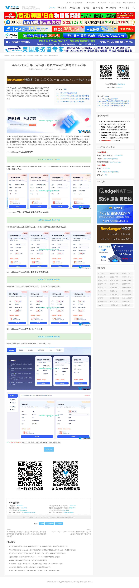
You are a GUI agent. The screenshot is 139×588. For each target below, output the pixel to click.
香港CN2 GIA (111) (102, 288)
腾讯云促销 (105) (115, 287)
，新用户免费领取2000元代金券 (114, 129)
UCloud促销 (59, 523)
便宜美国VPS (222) (126, 274)
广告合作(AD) (130, 3)
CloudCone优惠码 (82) (127, 298)
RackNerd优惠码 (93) (126, 291)
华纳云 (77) (125, 301)
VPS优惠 (19, 55)
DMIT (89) (101, 298)
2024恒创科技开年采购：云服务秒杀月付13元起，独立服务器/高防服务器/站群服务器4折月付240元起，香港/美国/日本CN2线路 (26, 534)
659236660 (72, 508)
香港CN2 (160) (114, 280)
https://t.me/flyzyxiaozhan (110, 172)
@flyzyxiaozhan (22, 510)
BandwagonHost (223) (114, 274)
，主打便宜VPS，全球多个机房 (114, 138)
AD (106, 175)
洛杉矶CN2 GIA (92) (114, 295)
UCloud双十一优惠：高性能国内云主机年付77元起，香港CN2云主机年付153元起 (36, 564)
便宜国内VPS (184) (114, 277)
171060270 (24, 508)
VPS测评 (112, 8)
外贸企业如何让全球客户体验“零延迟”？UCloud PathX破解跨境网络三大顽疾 (34, 557)
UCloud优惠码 (50, 523)
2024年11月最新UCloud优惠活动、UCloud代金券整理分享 (28, 560)
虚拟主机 (76, 8)
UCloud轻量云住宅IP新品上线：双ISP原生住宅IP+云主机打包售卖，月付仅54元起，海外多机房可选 (42, 550)
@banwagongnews (69, 512)
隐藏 (65, 89)
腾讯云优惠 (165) (103, 280)
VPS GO (12, 7)
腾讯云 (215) (101, 277)
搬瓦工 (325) (101, 273)
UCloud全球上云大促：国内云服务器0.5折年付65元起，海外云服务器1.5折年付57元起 (37, 553)
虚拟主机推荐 (115, 3)
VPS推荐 (125, 8)
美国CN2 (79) (114, 301)
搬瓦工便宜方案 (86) (114, 298)
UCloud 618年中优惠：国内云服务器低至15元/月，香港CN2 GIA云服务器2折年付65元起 (38, 546)
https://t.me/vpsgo (115, 162)
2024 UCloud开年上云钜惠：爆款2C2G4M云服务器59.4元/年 (49, 65)
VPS (53, 8)
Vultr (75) (100, 305)
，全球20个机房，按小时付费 (113, 124)
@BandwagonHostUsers (28, 512)
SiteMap (59, 582)
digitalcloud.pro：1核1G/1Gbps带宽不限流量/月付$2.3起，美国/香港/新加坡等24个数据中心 (71, 533)
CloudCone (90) (126, 294)
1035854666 (73, 506)
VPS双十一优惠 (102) (126, 288)
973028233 (20, 506)
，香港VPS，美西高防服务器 (115, 132)
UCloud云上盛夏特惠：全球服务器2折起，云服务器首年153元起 (30, 567)
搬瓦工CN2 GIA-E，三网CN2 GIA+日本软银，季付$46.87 (41, 442)
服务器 (63, 8)
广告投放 (76, 582)
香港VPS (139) (114, 284)
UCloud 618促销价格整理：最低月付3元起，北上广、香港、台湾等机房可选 (34, 571)
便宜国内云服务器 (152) (126, 281)
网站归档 (64, 582)
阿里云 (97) (113, 291)
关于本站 (70, 582)
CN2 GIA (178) (126, 277)
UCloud (35, 93)
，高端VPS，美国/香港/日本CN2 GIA (115, 121)
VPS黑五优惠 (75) (114, 305)
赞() (50, 449)
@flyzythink (65, 510)
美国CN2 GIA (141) (102, 284)
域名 (87, 8)
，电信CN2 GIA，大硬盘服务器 (114, 135)
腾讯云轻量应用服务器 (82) (102, 302)
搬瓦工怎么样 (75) (126, 305)
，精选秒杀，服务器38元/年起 (113, 127)
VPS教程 (99, 8)
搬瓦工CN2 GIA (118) (126, 284)
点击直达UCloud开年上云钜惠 (49, 159)
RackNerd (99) (102, 291)
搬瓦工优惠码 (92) (102, 295)
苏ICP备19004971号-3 (86, 582)
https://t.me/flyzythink (111, 159)
